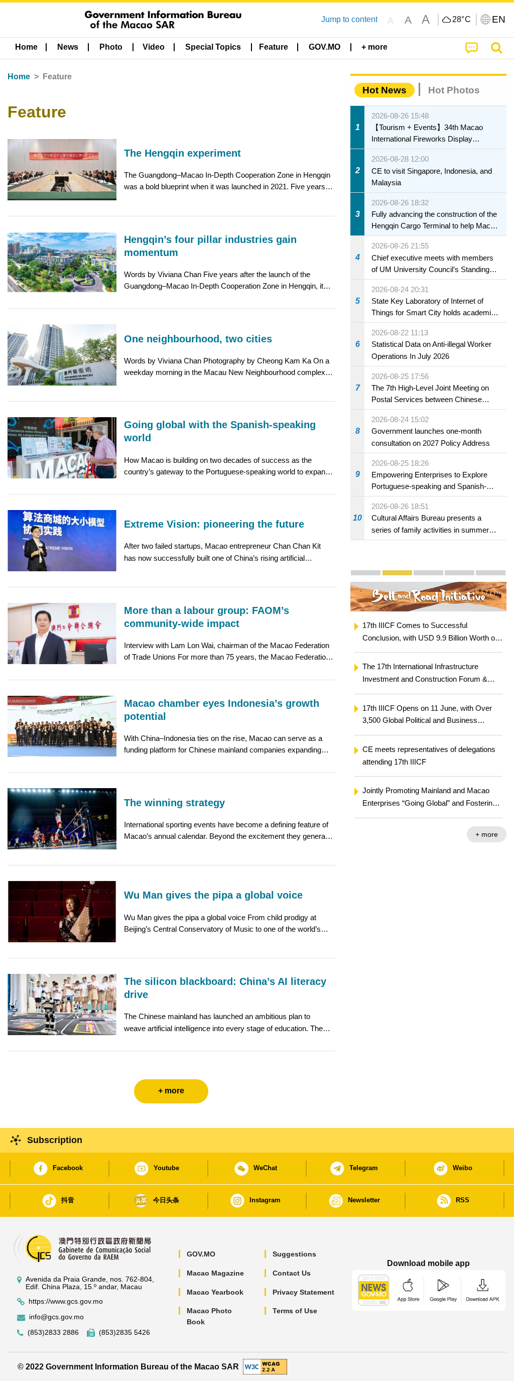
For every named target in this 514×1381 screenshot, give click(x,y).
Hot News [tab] (384, 90)
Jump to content (349, 19)
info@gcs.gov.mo (56, 1317)
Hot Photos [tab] (454, 90)
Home (19, 76)
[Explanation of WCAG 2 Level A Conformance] (265, 1366)
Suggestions (294, 1254)
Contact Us (292, 1273)
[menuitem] (68, 47)
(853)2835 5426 (124, 1332)
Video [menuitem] (154, 47)
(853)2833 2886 (53, 1332)
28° (461, 20)
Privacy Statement (303, 1292)
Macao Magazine (215, 1273)
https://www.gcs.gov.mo (66, 1301)
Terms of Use (295, 1311)
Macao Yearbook (215, 1292)
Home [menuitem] (26, 47)
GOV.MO (201, 1254)
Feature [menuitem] (273, 47)
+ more (486, 834)
